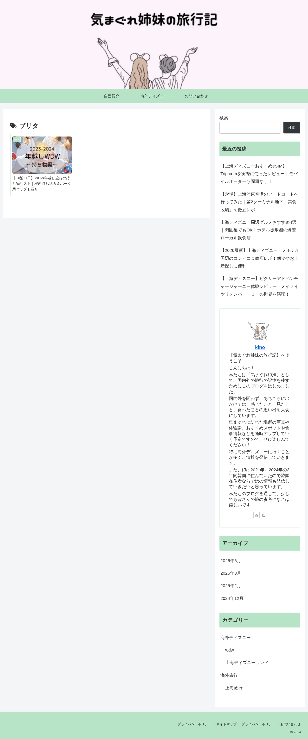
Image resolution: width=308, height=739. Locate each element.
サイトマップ (226, 724)
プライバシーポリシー (194, 724)
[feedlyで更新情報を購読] (256, 515)
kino (260, 347)
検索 (223, 117)
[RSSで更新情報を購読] (263, 515)
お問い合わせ (290, 724)
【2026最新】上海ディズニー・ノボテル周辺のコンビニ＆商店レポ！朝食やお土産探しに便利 (259, 258)
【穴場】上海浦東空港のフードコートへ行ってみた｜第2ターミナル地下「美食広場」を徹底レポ (259, 202)
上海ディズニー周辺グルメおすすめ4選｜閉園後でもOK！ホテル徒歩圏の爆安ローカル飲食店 (258, 230)
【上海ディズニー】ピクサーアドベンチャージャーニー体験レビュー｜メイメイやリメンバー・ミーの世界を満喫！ (259, 286)
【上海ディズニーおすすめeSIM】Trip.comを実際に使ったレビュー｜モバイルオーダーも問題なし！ (259, 174)
